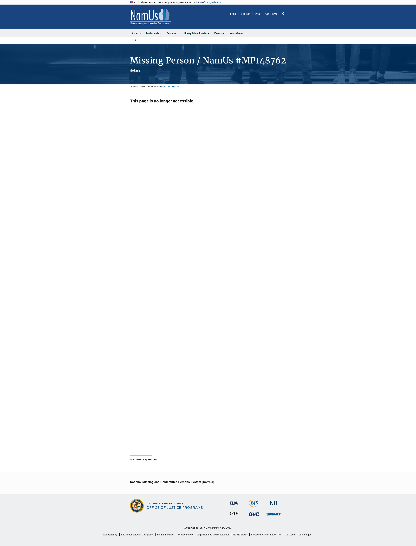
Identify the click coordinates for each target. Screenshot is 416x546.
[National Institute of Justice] (273, 501)
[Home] (150, 17)
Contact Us (271, 13)
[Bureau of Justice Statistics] (254, 505)
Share (284, 14)
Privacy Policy (185, 534)
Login (233, 13)
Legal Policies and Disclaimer (213, 534)
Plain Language (165, 534)
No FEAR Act (240, 534)
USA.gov (290, 534)
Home (134, 40)
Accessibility (110, 534)
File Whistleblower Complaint (137, 534)
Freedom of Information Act (266, 534)
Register (245, 13)
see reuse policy (171, 86)
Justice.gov (305, 534)
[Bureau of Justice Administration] (234, 501)
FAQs (257, 13)
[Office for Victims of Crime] (254, 514)
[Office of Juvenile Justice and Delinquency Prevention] (234, 515)
